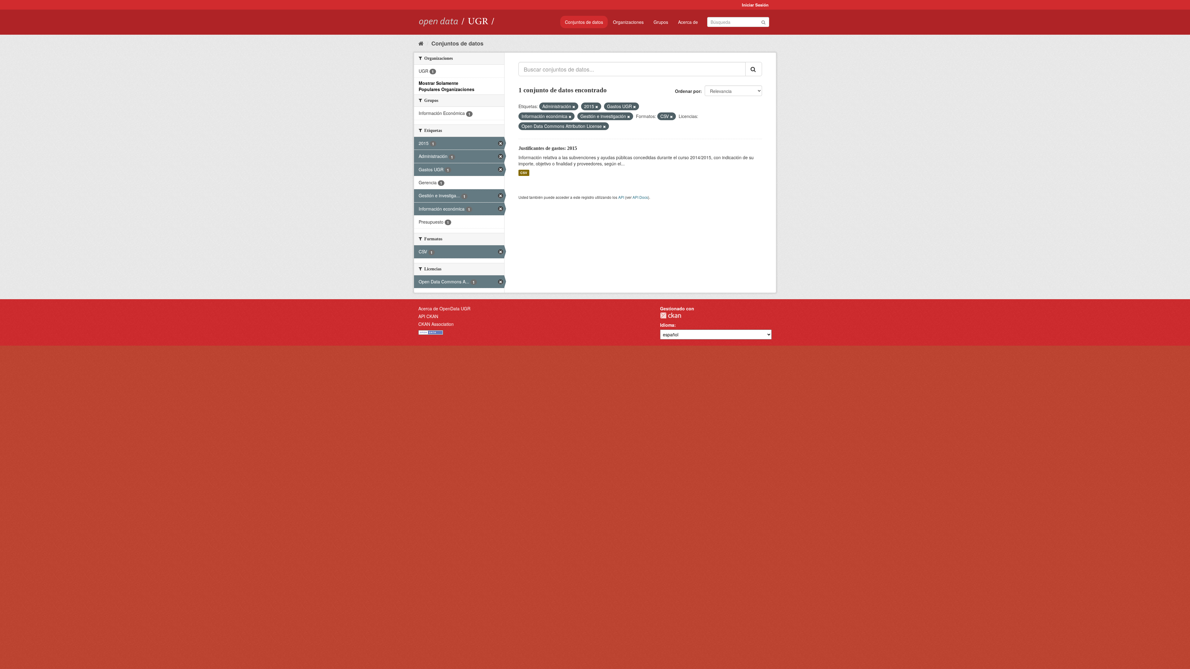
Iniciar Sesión (755, 5)
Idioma (667, 325)
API (621, 197)
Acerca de (688, 22)
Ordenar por (687, 91)
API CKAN (428, 316)
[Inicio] (421, 43)
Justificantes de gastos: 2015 (547, 148)
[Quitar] (573, 106)
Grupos (661, 22)
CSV (523, 172)
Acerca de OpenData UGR (444, 308)
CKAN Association (436, 324)
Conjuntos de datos (584, 22)
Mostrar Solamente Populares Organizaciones (446, 86)
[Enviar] (763, 21)
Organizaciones (628, 22)
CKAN (670, 315)
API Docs (640, 197)
